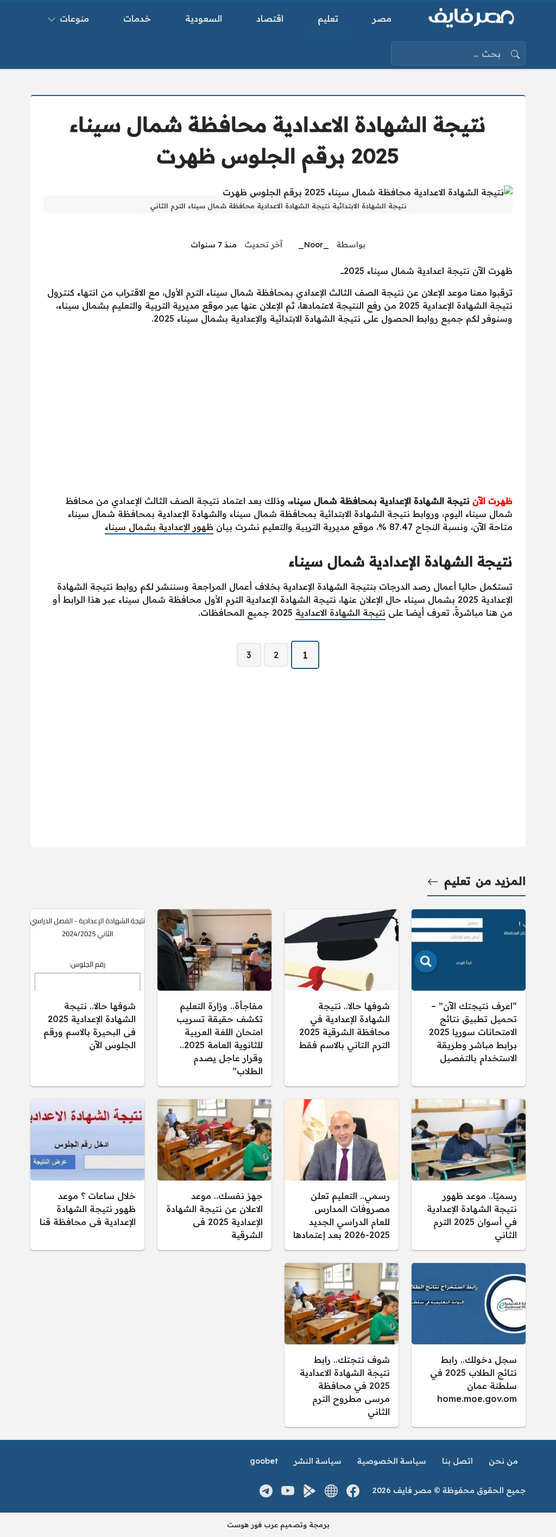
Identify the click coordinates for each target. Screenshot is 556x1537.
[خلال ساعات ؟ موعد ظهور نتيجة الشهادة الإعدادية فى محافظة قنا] (87, 1174)
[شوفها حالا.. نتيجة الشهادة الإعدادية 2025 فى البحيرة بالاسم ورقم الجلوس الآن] (87, 997)
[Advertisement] (278, 410)
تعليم (457, 881)
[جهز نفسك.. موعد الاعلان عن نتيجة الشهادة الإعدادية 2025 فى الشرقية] (214, 1174)
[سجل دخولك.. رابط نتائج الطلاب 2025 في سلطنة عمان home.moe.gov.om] (469, 1345)
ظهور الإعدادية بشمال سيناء (159, 526)
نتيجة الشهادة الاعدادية (340, 612)
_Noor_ (313, 245)
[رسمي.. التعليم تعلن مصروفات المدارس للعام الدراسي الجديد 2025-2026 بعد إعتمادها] (342, 1174)
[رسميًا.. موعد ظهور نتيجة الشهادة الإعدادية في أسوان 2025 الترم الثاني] (469, 1174)
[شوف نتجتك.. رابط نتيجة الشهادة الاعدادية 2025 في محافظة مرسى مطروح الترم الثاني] (342, 1345)
